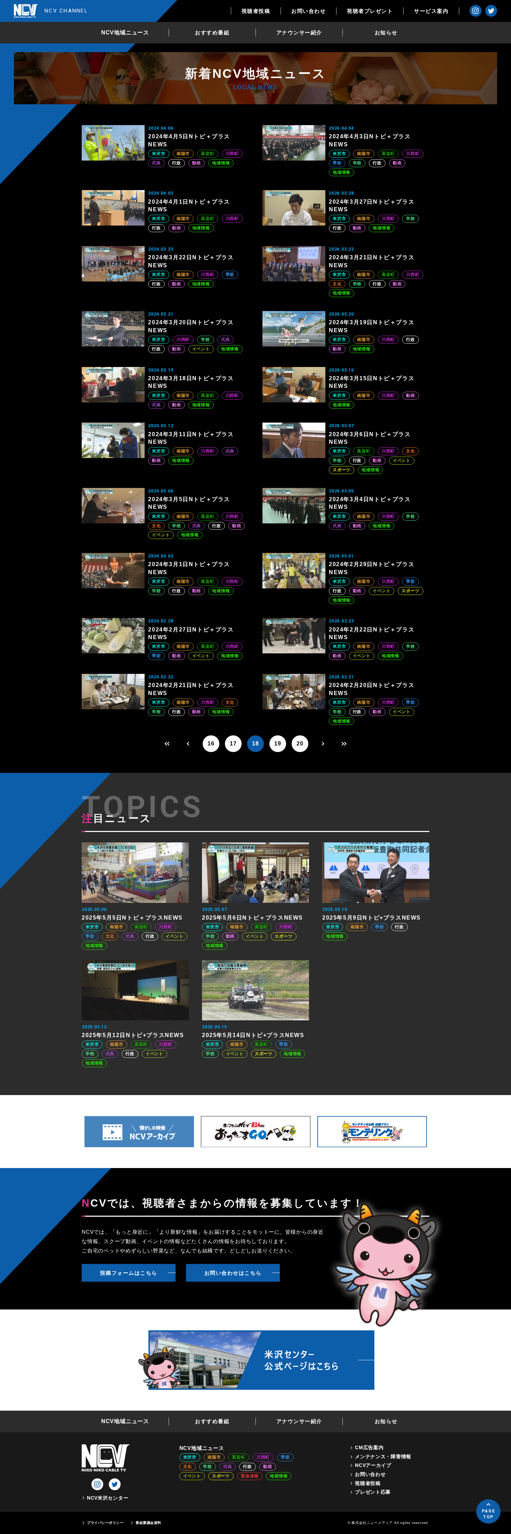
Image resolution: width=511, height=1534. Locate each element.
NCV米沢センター (107, 1498)
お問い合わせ (308, 11)
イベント (201, 348)
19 (277, 743)
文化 (337, 283)
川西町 (232, 153)
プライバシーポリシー (105, 1523)
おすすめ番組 (212, 32)
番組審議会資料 (148, 1523)
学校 (357, 163)
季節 (337, 163)
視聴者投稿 (256, 11)
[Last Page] (344, 743)
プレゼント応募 (373, 1492)
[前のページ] (188, 743)
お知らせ (386, 32)
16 (211, 743)
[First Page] (166, 743)
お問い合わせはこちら (233, 1273)
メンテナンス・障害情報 (383, 1456)
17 (233, 743)
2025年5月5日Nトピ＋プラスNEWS (132, 918)
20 (300, 743)
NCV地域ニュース (125, 32)
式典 (156, 163)
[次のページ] (322, 743)
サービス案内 (431, 11)
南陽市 (183, 153)
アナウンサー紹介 (299, 32)
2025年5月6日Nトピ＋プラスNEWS (252, 918)
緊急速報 (250, 1476)
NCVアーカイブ (373, 1465)
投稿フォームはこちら (128, 1273)
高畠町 (207, 153)
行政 (176, 163)
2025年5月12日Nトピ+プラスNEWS (133, 1035)
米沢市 (158, 153)
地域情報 (221, 163)
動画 (196, 163)
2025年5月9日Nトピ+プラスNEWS (371, 918)
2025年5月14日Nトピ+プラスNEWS (253, 1035)
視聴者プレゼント (370, 11)
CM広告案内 (369, 1447)
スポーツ (341, 469)
